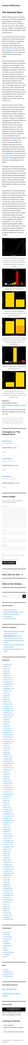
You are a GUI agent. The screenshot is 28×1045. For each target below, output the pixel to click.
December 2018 (8, 866)
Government (8, 939)
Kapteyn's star (14, 419)
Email (4, 537)
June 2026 (7, 669)
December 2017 (8, 893)
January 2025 (8, 706)
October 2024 (8, 712)
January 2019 (8, 864)
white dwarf (9, 155)
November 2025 (9, 684)
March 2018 (7, 886)
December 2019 (8, 840)
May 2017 (6, 908)
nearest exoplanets (7, 421)
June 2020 (7, 827)
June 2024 (7, 721)
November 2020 (9, 816)
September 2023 (9, 741)
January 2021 (8, 811)
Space (5, 956)
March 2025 (7, 702)
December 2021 (8, 787)
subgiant (13, 423)
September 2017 (9, 899)
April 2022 (7, 778)
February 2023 (8, 756)
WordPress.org (8, 976)
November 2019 (8, 842)
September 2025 (9, 688)
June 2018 (7, 880)
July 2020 (6, 825)
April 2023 (7, 752)
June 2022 (7, 774)
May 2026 (7, 671)
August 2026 (8, 664)
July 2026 (7, 666)
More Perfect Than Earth (11, 614)
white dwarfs (19, 423)
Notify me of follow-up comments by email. (13, 555)
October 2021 (8, 792)
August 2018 (7, 875)
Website (4, 545)
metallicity (14, 140)
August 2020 (8, 822)
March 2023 (7, 754)
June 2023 (7, 748)
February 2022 (8, 783)
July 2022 (6, 772)
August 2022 (8, 770)
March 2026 (7, 675)
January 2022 (8, 785)
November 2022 (9, 763)
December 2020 (8, 814)
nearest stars (15, 421)
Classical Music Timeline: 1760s (13, 612)
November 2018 (8, 869)
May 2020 (7, 829)
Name (4, 530)
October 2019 (8, 844)
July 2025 (6, 693)
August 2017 (7, 902)
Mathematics (8, 945)
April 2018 (7, 884)
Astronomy (21, 418)
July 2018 (6, 877)
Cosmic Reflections (11, 5)
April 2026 (7, 673)
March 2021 (7, 807)
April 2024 (7, 726)
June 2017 (7, 906)
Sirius (3, 423)
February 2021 (8, 809)
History (6, 941)
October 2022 (8, 765)
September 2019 (9, 847)
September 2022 (9, 767)
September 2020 (9, 820)
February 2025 (8, 704)
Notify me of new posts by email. (10, 559)
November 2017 (8, 895)
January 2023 (8, 759)
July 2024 (6, 719)
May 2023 (7, 750)
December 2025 (8, 682)
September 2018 (9, 873)
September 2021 (9, 794)
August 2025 (8, 691)
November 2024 (9, 710)
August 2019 (7, 849)
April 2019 (7, 858)
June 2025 (7, 695)
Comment (5, 506)
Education (7, 934)
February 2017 (8, 915)
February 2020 (8, 836)
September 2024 (9, 715)
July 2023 (6, 745)
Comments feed (8, 974)
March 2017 (7, 913)
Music (5, 948)
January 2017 (8, 917)
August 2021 (7, 796)
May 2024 (7, 723)
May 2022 (7, 776)
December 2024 (8, 708)
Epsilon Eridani (6, 419)
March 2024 (7, 728)
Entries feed (7, 972)
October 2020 (8, 818)
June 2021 (7, 800)
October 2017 (8, 897)
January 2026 (8, 680)
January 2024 (8, 732)
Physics (6, 950)
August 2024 (8, 717)
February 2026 (8, 677)
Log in (6, 969)
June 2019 (7, 853)
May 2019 (7, 855)
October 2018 (8, 871)
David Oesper (5, 418)
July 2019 (6, 851)
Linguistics (7, 943)
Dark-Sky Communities (9, 989)
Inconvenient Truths (10, 610)
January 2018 (8, 891)
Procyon (21, 421)
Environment (8, 937)
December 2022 (8, 761)
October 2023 (8, 739)
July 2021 (6, 798)
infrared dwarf (10, 50)
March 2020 (7, 833)
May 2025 (7, 697)
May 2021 (7, 803)
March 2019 (7, 860)
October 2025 (8, 686)
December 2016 (8, 919)
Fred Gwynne (8, 616)
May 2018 (7, 882)
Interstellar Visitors (10, 618)
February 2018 (8, 888)
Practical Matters (9, 952)
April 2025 (7, 699)
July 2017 (6, 904)
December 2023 (8, 734)
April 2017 (7, 910)
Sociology (7, 954)
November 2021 (8, 789)
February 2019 (8, 862)
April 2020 (7, 831)
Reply (4, 452)
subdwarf (7, 423)
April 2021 (7, 805)
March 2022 (7, 781)
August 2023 (7, 743)
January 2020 (8, 838)
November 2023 (9, 737)
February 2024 (8, 730)
